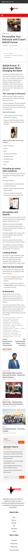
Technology (14, 528)
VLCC (16, 336)
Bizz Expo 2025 (16, 322)
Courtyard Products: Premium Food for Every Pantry (20, 342)
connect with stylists (15, 323)
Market (7, 399)
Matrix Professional (16, 331)
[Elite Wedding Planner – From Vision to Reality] (14, 417)
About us (14, 520)
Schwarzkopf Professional (8, 336)
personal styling (14, 333)
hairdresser (17, 328)
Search (6, 439)
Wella (19, 336)
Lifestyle (7, 33)
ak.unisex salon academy (10, 317)
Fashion (3, 33)
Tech (14, 525)
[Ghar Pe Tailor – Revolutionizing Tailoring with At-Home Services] (14, 390)
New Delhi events (6, 333)
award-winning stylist (7, 319)
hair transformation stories (8, 328)
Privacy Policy (14, 543)
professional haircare (17, 334)
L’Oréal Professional (7, 331)
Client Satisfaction (6, 323)
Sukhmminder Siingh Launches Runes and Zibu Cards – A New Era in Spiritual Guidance (14, 375)
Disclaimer (14, 540)
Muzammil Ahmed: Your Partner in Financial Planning (7, 342)
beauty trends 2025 (14, 320)
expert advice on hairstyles (16, 325)
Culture (4, 370)
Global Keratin (6, 326)
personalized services (7, 334)
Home (13, 517)
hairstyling (22, 328)
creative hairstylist (6, 325)
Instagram (14, 277)
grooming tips (12, 326)
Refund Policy (14, 547)
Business (14, 523)
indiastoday (5, 45)
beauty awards (16, 319)
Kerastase (15, 330)
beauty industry (6, 320)
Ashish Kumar (19, 317)
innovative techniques (7, 330)
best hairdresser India (7, 322)
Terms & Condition (14, 550)
